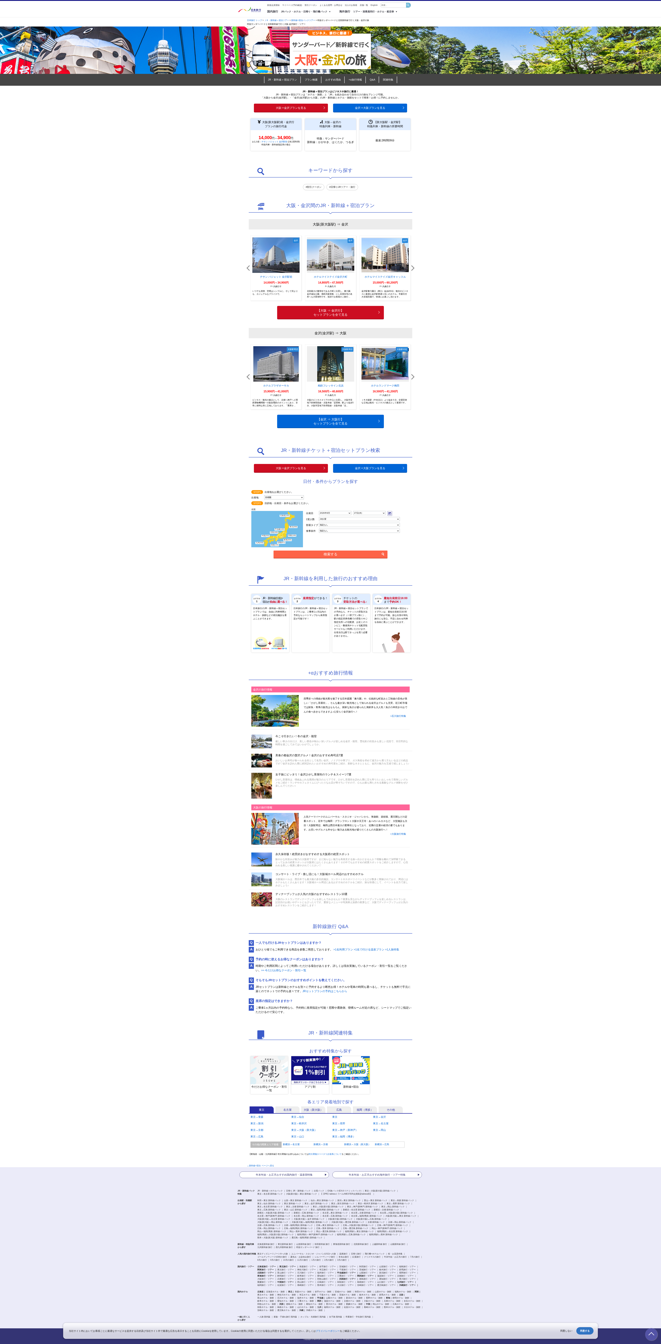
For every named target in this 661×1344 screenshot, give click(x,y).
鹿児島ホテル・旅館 (286, 1310)
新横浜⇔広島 (382, 1144)
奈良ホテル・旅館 (412, 1301)
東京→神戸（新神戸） (345, 1129)
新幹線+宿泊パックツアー (303, 20)
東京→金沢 (379, 1116)
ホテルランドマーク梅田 (385, 385)
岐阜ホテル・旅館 (265, 1301)
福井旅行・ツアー (325, 1273)
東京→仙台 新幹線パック (269, 1203)
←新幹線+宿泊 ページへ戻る (260, 1165)
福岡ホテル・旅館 (332, 1307)
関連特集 (388, 79)
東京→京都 (256, 1129)
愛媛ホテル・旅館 (354, 1304)
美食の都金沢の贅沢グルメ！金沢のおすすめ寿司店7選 (309, 755)
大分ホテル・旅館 (412, 1307)
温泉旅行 (343, 1254)
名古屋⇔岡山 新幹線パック (306, 1216)
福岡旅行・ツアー (265, 1285)
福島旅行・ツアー (407, 1266)
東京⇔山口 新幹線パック (295, 1210)
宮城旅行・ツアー (347, 1266)
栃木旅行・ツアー (387, 1269)
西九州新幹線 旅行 (284, 1247)
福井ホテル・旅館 (305, 1298)
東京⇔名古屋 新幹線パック (270, 1194)
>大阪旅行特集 (398, 834)
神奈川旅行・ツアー (306, 1269)
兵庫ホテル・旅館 (392, 1301)
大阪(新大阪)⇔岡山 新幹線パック (272, 1222)
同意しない (566, 1330)
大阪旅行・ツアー (265, 1279)
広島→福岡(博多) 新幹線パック (298, 1228)
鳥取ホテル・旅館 (265, 1307)
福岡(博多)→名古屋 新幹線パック (392, 1231)
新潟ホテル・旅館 (354, 1298)
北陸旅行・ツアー (265, 1273)
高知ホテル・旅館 (314, 1304)
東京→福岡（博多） (343, 1136)
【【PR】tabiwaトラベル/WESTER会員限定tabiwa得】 (346, 1194)
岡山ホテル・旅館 (381, 1304)
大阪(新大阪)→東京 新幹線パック (400, 1216)
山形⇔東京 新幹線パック (295, 1200)
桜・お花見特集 (395, 1254)
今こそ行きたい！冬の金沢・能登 (296, 736)
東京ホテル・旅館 (265, 1295)
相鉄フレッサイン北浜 (331, 385)
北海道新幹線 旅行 (265, 1244)
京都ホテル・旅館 (352, 1301)
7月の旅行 (415, 1257)
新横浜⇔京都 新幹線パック (386, 1210)
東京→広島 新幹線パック (269, 1210)
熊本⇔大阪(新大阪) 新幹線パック (272, 1237)
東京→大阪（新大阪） (304, 1129)
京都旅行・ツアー (405, 1276)
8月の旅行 (262, 1260)
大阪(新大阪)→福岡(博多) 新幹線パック (310, 1222)
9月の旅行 (275, 1260)
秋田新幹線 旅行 (322, 1244)
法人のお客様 (351, 5)
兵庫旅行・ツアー (285, 1279)
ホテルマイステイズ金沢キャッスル (385, 276)
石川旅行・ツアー (305, 1273)
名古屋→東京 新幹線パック (335, 1213)
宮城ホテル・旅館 (343, 1291)
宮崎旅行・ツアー (365, 1285)
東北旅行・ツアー (287, 1266)
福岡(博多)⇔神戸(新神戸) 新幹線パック (315, 1234)
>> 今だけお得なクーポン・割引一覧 (283, 970)
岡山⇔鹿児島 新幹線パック (329, 1231)
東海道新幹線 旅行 (341, 1244)
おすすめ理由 (333, 79)
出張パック (319, 1191)
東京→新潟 (256, 1123)
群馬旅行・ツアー (407, 1269)
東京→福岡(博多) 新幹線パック (325, 1210)
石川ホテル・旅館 (285, 1298)
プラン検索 (311, 79)
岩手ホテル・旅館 (323, 1291)
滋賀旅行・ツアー (385, 1276)
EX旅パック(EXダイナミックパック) (344, 1191)
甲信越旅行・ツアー (346, 1273)
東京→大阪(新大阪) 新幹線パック (328, 1206)
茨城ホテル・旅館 (347, 1295)
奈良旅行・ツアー (305, 1279)
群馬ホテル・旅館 (387, 1295)
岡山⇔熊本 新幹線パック (301, 1231)
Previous (248, 268)
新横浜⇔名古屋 (291, 1144)
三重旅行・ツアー (345, 1276)
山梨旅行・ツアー (367, 1273)
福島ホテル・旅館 (403, 1291)
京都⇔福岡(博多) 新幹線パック (298, 1225)
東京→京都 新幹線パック (297, 1206)
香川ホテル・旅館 (334, 1304)
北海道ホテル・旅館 (275, 1291)
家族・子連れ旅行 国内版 (285, 1317)
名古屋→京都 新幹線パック (363, 1213)
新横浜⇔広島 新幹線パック (306, 1213)
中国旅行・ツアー (285, 1282)
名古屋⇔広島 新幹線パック (335, 1216)
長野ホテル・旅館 (374, 1298)
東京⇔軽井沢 (299, 1123)
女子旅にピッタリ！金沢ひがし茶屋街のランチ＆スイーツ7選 (313, 774)
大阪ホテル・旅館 (372, 1301)
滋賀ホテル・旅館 (332, 1301)
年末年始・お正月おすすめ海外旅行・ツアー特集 (377, 1174)
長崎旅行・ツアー (305, 1285)
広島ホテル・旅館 (401, 1304)
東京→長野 (338, 1123)
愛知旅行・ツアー (325, 1276)
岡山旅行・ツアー (305, 1282)
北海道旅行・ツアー (266, 1266)
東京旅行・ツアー (285, 1269)
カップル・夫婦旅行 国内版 (313, 1317)
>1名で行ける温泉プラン (369, 949)
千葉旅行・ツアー (347, 1269)
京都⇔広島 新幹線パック (269, 1225)
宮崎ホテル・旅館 (265, 1310)
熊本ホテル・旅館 (392, 1307)
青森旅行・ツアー (307, 1266)
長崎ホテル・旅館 (372, 1307)
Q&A (372, 79)
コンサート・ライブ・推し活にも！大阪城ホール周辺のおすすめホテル (319, 874)
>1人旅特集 (392, 949)
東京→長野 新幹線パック (398, 1203)
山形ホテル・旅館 (383, 1291)
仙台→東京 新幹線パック (322, 1200)
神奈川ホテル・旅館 (286, 1295)
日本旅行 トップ (254, 20)
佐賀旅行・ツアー (285, 1285)
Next (413, 268)
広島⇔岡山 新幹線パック (269, 1228)
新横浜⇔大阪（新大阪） (357, 1144)
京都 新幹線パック (376, 1222)
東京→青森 (256, 1116)
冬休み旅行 (344, 1257)
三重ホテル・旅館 (305, 1301)
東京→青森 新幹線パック (402, 1200)
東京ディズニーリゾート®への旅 (272, 1254)
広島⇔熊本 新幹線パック (327, 1228)
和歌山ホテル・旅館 (266, 1304)
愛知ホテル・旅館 (285, 1301)
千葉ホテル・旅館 (327, 1295)
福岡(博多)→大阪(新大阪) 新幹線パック (275, 1234)
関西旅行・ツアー (365, 1276)
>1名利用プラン (343, 949)
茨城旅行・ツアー (367, 1269)
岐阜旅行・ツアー (305, 1276)
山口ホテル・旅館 (305, 1307)
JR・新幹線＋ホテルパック (270, 1191)
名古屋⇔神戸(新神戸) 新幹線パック (273, 1216)
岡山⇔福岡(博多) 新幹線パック (271, 1231)
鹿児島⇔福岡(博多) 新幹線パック (307, 1237)
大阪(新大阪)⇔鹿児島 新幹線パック (347, 1222)
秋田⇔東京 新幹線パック (269, 1200)
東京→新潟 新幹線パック (342, 1203)
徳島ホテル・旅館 (294, 1304)
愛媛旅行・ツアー (265, 1282)
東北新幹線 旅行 (285, 1244)
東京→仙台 (297, 1116)
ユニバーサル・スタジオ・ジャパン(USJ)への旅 (313, 1254)
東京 (334, 1116)
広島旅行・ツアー (325, 1282)
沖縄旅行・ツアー (407, 1285)
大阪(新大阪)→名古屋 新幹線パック (273, 1219)
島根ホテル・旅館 (285, 1307)
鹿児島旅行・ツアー (386, 1285)
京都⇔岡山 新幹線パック (399, 1222)
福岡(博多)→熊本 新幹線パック (383, 1234)
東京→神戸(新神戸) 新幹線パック (362, 1206)
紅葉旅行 (356, 1257)
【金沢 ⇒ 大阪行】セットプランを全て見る (330, 421)
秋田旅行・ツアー (367, 1266)
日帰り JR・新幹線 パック (298, 1191)
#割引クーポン (314, 187)
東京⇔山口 (297, 1136)
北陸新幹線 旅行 (361, 1244)
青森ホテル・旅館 (303, 1291)
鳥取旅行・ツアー (345, 1282)
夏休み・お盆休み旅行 (300, 1257)
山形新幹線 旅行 (303, 1244)
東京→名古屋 (381, 1123)
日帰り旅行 (356, 1254)
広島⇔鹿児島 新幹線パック (355, 1228)
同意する (585, 1330)
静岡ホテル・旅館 (401, 1298)
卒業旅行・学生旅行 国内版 (358, 1317)
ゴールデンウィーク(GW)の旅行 (272, 1257)
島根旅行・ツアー (365, 1282)
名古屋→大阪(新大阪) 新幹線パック (396, 1213)
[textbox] (393, 5)
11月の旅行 (302, 1260)
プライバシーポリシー (328, 1330)
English (374, 5)
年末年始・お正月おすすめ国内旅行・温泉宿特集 (284, 1174)
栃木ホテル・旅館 (367, 1295)
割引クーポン (311, 5)
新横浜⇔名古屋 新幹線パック (356, 1210)
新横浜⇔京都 (320, 1144)
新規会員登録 (273, 5)
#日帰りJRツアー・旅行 (342, 187)
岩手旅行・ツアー (327, 1266)
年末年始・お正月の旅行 (395, 1257)
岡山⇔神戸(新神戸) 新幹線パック (387, 1228)
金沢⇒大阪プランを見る (370, 107)
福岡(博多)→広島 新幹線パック (351, 1234)
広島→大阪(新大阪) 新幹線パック (358, 1225)
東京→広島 (256, 1136)
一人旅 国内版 (263, 1317)
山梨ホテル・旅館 (334, 1298)
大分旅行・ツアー (345, 1285)
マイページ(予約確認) (292, 5)
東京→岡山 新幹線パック (393, 1206)
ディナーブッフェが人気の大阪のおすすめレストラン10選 (311, 894)
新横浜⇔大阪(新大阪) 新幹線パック (273, 1213)
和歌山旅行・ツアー (326, 1279)
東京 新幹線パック (292, 1203)
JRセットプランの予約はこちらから (324, 991)
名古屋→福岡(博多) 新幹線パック (366, 1216)
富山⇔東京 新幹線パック (375, 1200)
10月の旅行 (288, 1260)
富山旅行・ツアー (285, 1273)
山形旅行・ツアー (387, 1266)
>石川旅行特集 (398, 716)
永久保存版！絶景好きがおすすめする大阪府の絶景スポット (312, 854)
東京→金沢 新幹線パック (316, 1203)
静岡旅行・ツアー (285, 1276)
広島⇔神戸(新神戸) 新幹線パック (392, 1225)
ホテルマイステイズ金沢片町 (330, 276)
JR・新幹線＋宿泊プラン (282, 79)
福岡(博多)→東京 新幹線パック (359, 1231)
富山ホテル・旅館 (265, 1298)
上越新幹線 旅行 (379, 1244)
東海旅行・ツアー (265, 1276)
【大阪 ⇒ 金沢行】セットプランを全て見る (330, 312)
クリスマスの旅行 (372, 1257)
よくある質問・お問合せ (331, 5)
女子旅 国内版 (335, 1317)
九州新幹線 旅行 (264, 1247)
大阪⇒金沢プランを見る (291, 107)
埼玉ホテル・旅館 (307, 1295)
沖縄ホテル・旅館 (314, 1310)
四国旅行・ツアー (347, 1279)
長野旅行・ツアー (407, 1273)
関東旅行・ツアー (265, 1269)
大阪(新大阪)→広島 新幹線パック (371, 1219)
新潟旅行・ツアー (387, 1273)
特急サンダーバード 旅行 (307, 1247)
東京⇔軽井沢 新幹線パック (370, 1203)
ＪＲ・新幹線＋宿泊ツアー (276, 20)
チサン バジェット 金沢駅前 (274, 141)
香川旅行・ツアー (407, 1279)
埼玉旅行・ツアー (327, 1269)
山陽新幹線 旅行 (397, 1244)
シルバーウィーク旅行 (324, 1257)
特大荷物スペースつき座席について (325, 1154)
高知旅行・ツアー (387, 1279)
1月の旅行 (316, 1260)
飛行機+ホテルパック (375, 1254)
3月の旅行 (342, 1260)
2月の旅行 (329, 1260)
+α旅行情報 (355, 79)
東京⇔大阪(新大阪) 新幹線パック (380, 1191)
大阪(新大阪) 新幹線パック (340, 1219)
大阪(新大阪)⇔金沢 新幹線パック (309, 1219)
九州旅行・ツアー (405, 1282)
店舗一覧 (364, 5)
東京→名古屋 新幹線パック (270, 1206)
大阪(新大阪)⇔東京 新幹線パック (301, 1194)
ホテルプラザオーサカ (276, 385)
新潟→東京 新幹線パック (349, 1200)
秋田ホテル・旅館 (363, 1291)
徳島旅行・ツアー (367, 1279)
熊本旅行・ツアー (325, 1285)
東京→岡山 (379, 1129)
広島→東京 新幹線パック (327, 1225)
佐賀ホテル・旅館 (352, 1307)
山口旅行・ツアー (385, 1282)
